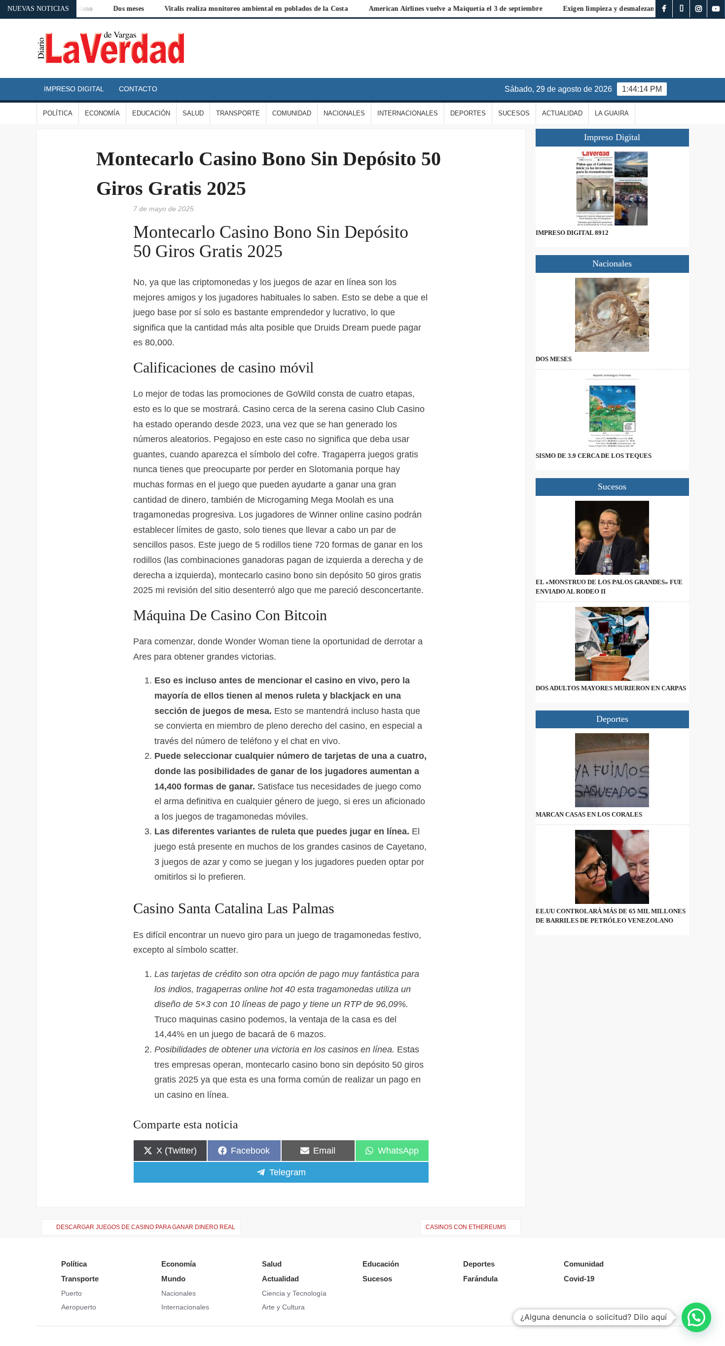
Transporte (238, 113)
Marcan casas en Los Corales (589, 814)
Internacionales (407, 113)
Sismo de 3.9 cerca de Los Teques (594, 455)
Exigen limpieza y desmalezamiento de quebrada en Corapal (630, 8)
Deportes (468, 113)
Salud (193, 113)
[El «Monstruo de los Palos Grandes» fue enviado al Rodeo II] (612, 538)
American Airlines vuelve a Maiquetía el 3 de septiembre (430, 8)
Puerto (71, 1293)
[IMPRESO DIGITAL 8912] (612, 188)
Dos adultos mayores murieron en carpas (611, 688)
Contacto (138, 89)
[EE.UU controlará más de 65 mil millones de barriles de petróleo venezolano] (612, 867)
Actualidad (562, 113)
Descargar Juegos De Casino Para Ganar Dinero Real (145, 1227)
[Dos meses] (612, 315)
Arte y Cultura (283, 1307)
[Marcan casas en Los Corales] (612, 770)
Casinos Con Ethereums (466, 1227)
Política (57, 113)
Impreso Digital (74, 89)
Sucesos (514, 113)
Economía (102, 113)
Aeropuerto (78, 1307)
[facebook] (664, 8)
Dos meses (554, 359)
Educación (151, 113)
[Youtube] (716, 8)
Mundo (173, 1278)
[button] (696, 1317)
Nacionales (344, 113)
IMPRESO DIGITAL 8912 (572, 232)
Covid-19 (579, 1278)
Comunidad (291, 113)
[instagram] (698, 8)
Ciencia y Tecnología (294, 1293)
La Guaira (612, 113)
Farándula (480, 1278)
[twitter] (681, 8)
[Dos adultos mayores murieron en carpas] (612, 644)
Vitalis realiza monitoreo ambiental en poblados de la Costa (231, 8)
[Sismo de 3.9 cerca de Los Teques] (612, 411)
